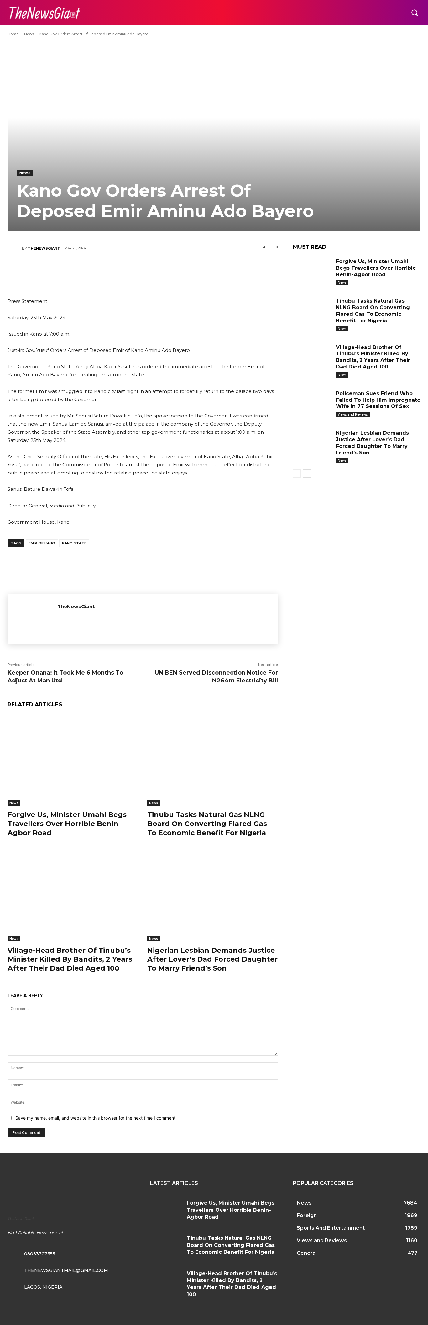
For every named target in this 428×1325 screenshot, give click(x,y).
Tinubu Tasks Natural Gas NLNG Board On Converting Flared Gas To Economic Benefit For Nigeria (207, 823)
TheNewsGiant (44, 248)
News (29, 34)
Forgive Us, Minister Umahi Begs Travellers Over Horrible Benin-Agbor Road (67, 823)
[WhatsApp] (161, 270)
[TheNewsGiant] (15, 248)
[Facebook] (104, 270)
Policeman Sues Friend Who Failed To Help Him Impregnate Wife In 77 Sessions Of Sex (378, 400)
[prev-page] (297, 473)
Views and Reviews (353, 414)
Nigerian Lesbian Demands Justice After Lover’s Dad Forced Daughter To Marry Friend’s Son (212, 959)
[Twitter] (123, 270)
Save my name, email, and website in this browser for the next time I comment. (96, 1118)
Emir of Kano (42, 543)
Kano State (74, 543)
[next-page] (307, 473)
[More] (180, 270)
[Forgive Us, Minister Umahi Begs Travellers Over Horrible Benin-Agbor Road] (73, 760)
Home (13, 34)
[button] (414, 13)
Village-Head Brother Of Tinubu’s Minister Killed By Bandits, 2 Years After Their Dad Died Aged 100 (70, 959)
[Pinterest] (142, 270)
